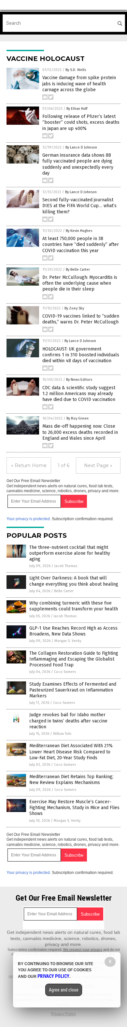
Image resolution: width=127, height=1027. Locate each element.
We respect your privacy (82, 949)
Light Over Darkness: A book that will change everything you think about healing (73, 581)
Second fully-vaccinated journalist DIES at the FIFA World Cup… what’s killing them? (79, 205)
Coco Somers (65, 672)
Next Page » (98, 465)
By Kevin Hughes (79, 231)
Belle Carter (64, 591)
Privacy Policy (63, 1014)
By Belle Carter (78, 269)
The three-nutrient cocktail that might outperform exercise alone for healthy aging (69, 553)
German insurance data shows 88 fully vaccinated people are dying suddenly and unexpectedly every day (77, 164)
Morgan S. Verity (67, 641)
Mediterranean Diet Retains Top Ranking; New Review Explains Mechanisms (71, 779)
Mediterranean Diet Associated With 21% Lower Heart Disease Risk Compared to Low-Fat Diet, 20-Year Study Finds (71, 751)
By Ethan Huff (76, 109)
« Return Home (29, 465)
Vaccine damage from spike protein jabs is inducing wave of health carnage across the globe (79, 83)
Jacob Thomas (65, 566)
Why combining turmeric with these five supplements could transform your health (73, 606)
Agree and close (63, 989)
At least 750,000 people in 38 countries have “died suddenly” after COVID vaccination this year (80, 244)
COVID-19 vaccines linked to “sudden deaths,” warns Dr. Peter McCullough (80, 319)
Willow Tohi (62, 734)
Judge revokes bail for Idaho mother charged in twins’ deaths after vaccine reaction (68, 720)
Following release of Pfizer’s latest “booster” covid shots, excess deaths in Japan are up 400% (81, 122)
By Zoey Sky (74, 308)
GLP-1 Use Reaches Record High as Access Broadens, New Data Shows (73, 631)
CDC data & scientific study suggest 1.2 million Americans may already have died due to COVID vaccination (78, 393)
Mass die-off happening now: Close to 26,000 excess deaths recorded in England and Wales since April (80, 432)
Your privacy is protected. (29, 519)
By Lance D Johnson (81, 147)
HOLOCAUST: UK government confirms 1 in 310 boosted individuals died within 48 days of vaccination (80, 355)
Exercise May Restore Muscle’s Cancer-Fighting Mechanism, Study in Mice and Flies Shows (74, 807)
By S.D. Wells (75, 70)
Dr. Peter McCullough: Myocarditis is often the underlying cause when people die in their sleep (79, 283)
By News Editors (79, 380)
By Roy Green (77, 418)
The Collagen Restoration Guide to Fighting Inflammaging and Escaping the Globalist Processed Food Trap (73, 659)
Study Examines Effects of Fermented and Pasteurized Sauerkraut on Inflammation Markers (72, 690)
